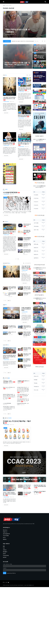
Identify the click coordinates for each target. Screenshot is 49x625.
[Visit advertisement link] (24, 462)
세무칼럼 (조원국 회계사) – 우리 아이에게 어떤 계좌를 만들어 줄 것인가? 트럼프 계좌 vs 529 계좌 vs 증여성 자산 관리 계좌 (23, 389)
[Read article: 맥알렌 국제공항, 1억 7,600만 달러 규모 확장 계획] (20, 327)
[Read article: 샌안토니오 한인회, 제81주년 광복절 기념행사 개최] (5, 288)
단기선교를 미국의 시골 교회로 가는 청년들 (12, 326)
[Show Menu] (3, 2)
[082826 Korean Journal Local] (39, 312)
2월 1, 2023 (25, 356)
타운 (4, 548)
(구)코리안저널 (6, 555)
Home (4, 5)
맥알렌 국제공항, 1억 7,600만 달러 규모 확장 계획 (27, 327)
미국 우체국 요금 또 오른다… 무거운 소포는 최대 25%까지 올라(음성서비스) (39, 48)
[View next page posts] (18, 259)
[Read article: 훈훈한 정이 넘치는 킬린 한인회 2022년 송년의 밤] (20, 366)
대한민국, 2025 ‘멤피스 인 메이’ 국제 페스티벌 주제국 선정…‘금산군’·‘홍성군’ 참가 (27, 333)
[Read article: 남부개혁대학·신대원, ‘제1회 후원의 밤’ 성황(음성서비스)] (20, 245)
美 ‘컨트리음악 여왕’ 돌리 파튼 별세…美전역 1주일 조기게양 (9, 143)
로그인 (4, 537)
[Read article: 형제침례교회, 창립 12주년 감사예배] (20, 294)
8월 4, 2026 (12, 359)
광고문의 (4, 557)
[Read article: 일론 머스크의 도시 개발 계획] (5, 333)
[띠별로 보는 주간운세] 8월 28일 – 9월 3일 (17, 422)
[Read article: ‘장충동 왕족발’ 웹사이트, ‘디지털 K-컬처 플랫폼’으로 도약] (20, 231)
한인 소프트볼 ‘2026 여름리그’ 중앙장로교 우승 (9, 232)
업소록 (4, 553)
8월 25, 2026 (25, 241)
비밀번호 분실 (9, 573)
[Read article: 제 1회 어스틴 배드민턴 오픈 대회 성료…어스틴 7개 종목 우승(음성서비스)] (9, 350)
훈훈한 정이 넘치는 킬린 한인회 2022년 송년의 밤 (27, 366)
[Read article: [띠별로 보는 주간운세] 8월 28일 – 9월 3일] (17, 434)
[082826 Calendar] (39, 151)
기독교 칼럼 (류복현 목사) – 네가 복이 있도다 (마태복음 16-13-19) (23, 396)
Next (9, 300)
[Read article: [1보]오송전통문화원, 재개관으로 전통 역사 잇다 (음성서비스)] (20, 238)
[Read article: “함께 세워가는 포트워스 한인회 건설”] (20, 355)
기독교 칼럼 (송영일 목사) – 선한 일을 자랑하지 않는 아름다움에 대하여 (23, 400)
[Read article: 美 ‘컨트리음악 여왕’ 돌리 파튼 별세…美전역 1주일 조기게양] (9, 137)
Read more (6, 112)
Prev (5, 300)
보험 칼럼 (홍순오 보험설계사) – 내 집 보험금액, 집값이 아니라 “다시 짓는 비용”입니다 (9, 408)
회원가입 (4, 539)
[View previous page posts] (16, 259)
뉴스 (6, 26)
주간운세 (5, 428)
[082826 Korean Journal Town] (39, 282)
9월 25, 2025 (24, 313)
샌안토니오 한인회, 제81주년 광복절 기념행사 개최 (12, 288)
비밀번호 (4, 568)
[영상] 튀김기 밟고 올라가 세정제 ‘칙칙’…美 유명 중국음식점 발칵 (39, 65)
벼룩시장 (4, 550)
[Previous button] (6, 24)
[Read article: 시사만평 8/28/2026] (17, 203)
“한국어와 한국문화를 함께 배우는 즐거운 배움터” (12, 294)
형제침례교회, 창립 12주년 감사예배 (27, 293)
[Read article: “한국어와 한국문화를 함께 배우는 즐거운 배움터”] (5, 294)
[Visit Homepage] (24, 2)
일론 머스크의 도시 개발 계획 (12, 332)
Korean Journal (8, 5)
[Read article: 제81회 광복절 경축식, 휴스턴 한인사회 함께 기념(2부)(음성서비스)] (20, 251)
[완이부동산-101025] (9, 173)
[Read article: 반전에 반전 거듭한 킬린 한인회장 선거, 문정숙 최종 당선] (20, 349)
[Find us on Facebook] (3, 582)
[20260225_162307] (39, 335)
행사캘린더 (5, 551)
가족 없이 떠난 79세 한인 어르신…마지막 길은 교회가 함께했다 (27, 288)
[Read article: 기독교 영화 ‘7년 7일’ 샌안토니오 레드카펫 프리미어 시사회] (9, 86)
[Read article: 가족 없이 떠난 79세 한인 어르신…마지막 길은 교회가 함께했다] (20, 288)
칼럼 (4, 546)
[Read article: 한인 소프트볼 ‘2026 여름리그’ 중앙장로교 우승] (9, 227)
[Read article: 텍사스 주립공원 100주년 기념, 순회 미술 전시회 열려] (20, 360)
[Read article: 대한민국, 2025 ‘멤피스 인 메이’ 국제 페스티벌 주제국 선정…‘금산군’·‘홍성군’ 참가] (20, 333)
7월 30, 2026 (25, 295)
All (27, 75)
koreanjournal (9, 34)
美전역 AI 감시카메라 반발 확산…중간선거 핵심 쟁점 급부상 (24, 116)
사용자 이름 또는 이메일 (7, 564)
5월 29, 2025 (11, 328)
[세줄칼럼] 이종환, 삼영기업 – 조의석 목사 (23, 381)
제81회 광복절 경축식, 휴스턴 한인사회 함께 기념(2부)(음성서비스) (27, 251)
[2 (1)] (39, 356)
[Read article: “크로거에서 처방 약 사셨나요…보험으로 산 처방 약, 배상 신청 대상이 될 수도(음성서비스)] (24, 82)
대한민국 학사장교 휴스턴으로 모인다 (18, 30)
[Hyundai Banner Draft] (39, 86)
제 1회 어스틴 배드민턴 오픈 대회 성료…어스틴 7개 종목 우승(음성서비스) (9, 357)
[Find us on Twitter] (4, 582)
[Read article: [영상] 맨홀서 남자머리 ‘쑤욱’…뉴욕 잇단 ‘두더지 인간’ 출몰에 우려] (24, 137)
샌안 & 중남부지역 (28, 263)
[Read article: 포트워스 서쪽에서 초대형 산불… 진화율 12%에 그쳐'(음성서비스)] (9, 488)
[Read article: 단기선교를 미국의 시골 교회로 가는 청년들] (5, 327)
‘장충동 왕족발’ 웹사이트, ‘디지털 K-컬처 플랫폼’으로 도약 (27, 231)
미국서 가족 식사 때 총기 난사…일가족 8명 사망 (39, 56)
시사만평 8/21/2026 (7, 403)
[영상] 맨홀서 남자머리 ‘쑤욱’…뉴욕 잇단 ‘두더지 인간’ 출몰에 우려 (24, 143)
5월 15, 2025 (11, 334)
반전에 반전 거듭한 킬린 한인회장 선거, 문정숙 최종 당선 (27, 348)
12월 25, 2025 (26, 351)
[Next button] (42, 24)
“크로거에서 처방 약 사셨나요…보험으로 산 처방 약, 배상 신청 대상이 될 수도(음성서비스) (24, 89)
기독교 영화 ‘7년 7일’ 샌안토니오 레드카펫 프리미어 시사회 (9, 98)
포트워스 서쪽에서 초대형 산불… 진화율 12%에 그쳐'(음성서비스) (23, 41)
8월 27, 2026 (13, 66)
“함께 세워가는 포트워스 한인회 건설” (27, 354)
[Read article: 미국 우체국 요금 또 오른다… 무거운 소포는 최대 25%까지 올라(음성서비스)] (20, 486)
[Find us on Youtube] (8, 582)
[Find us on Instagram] (6, 582)
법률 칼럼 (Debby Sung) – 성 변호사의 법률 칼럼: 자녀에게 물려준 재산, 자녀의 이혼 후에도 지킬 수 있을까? (9, 396)
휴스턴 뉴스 (5, 530)
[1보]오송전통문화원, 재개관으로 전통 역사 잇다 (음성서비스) (27, 238)
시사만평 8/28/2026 (10, 192)
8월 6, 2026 (10, 296)
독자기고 (5, 308)
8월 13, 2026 (25, 290)
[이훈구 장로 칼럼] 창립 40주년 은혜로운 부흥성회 (26, 309)
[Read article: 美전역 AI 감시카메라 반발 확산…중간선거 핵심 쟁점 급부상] (24, 109)
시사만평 (5, 197)
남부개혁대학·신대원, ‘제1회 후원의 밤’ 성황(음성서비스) (27, 244)
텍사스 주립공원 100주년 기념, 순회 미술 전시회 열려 (26, 360)
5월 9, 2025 (25, 336)
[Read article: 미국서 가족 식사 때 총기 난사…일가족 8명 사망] (20, 493)
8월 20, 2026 (25, 254)
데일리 (30, 75)
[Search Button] (45, 2)
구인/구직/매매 (6, 535)
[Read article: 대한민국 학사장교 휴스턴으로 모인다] (20, 225)
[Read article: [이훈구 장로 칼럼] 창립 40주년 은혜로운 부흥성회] (11, 313)
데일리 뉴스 (5, 532)
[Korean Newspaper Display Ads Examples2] (39, 76)
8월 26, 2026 (27, 91)
